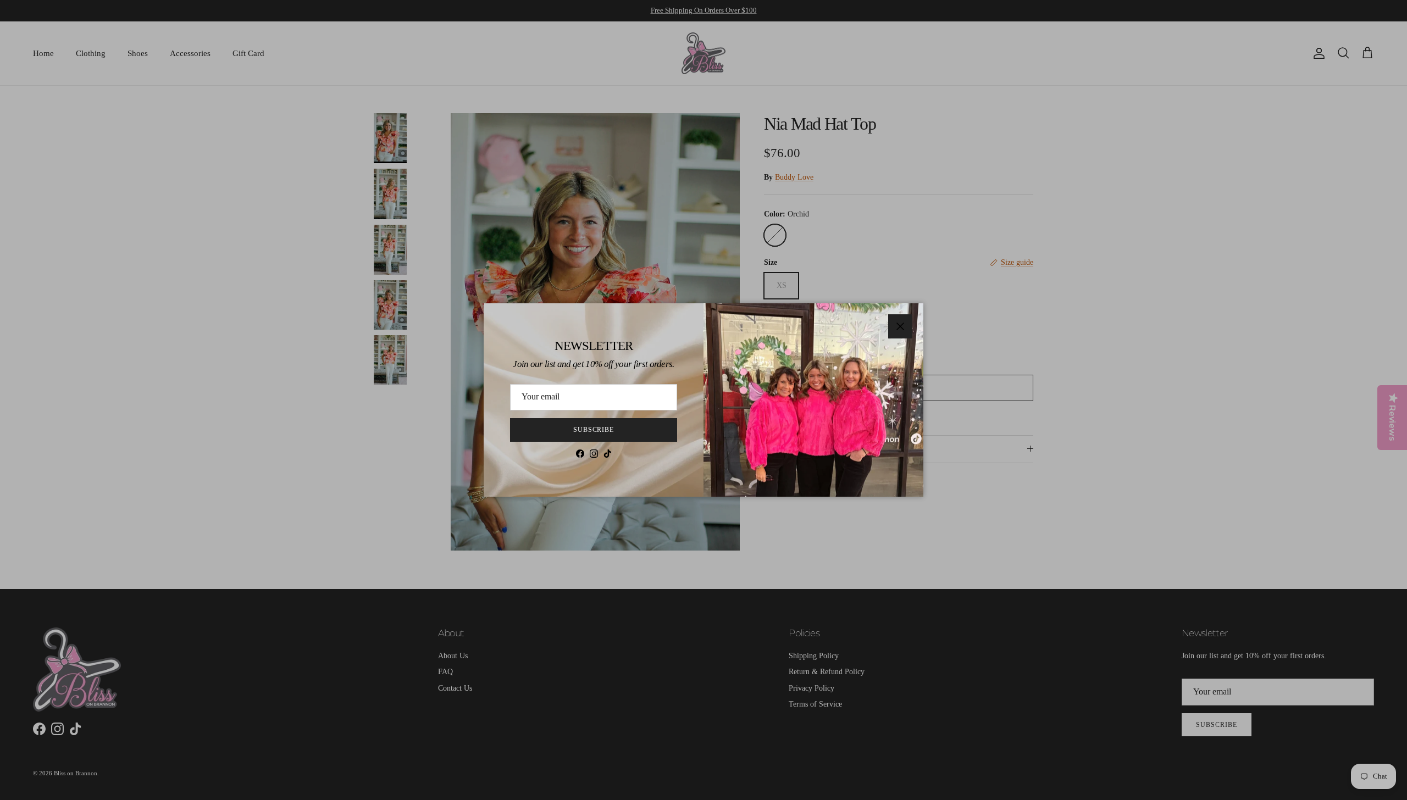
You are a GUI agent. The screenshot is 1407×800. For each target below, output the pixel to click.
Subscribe (593, 430)
